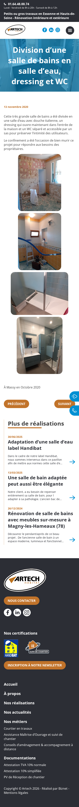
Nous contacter (22, 601)
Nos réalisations (19, 702)
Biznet (62, 788)
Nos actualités (17, 712)
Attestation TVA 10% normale (25, 765)
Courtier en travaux (18, 728)
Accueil (10, 684)
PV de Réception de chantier (24, 777)
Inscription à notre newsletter (35, 665)
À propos (12, 693)
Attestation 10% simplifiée (22, 771)
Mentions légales (16, 793)
